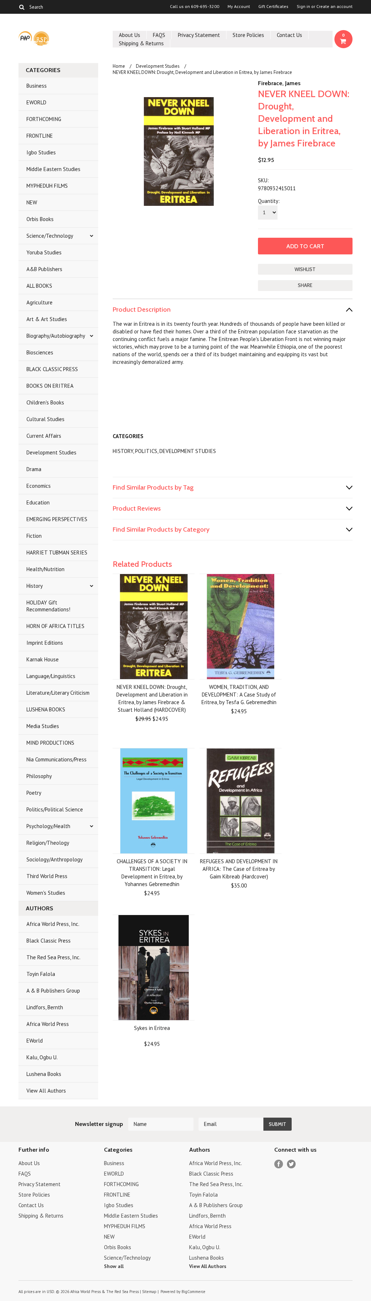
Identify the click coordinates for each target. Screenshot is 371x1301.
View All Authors (46, 1090)
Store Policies (248, 35)
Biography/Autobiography (55, 335)
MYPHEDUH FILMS (47, 185)
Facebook (278, 1164)
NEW (31, 202)
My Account (239, 6)
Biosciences (39, 352)
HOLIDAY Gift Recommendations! (48, 606)
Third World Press (46, 876)
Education (38, 502)
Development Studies (51, 452)
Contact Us (289, 35)
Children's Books (45, 402)
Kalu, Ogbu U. (42, 1057)
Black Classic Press (48, 940)
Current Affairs (43, 435)
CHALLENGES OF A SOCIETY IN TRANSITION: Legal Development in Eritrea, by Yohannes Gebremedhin (152, 873)
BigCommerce (193, 1291)
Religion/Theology (47, 842)
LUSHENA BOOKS (45, 709)
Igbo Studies (41, 152)
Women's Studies (45, 892)
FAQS (159, 35)
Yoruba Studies (44, 252)
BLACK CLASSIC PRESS (52, 369)
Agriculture (39, 302)
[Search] (21, 7)
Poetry (33, 792)
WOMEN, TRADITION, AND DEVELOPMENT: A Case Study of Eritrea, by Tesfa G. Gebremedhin (238, 694)
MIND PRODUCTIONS (50, 742)
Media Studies (42, 726)
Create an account (334, 6)
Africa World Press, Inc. (52, 923)
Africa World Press (47, 1024)
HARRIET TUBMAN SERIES (56, 552)
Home (119, 66)
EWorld (34, 1040)
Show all (114, 1266)
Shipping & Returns (141, 43)
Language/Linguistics (50, 676)
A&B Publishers (44, 269)
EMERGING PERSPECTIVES (56, 519)
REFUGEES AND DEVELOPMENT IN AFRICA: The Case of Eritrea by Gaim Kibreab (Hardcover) (239, 869)
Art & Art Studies (46, 319)
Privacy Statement (199, 35)
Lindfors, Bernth (44, 1007)
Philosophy (39, 776)
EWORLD (36, 102)
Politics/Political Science (54, 809)
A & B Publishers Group (53, 990)
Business (36, 85)
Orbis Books (40, 219)
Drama (33, 469)
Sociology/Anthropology (54, 859)
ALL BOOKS (39, 285)
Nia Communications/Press (56, 759)
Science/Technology (49, 235)
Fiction (34, 535)
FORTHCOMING (43, 119)
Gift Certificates (273, 6)
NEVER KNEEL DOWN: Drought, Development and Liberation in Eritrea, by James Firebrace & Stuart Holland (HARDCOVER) (152, 698)
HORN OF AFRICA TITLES (55, 626)
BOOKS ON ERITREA (50, 385)
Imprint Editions (44, 642)
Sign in (303, 6)
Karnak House (42, 659)
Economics (38, 485)
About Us (129, 35)
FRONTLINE (39, 135)
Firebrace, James (279, 83)
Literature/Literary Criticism (57, 692)
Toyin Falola (40, 973)
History (34, 585)
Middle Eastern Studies (53, 169)
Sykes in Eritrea (152, 1027)
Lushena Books (43, 1074)
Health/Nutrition (45, 569)
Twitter (291, 1164)
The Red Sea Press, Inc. (53, 957)
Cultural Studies (45, 419)
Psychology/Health (48, 826)
